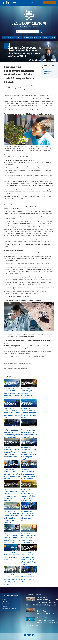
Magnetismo (37, 37)
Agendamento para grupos (49, 2)
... (44, 68)
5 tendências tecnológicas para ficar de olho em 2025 (24, 110)
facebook (25, 635)
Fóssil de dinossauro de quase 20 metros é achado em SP (15, 368)
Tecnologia (52, 37)
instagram (30, 635)
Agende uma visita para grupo (9, 608)
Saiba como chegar (36, 2)
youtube (33, 635)
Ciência (4, 37)
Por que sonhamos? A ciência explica (20, 296)
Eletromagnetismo (28, 37)
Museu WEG (45, 37)
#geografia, (47, 73)
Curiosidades (11, 37)
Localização (5, 601)
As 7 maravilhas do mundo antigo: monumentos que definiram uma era (29, 201)
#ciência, (46, 70)
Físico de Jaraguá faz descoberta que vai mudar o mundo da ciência (17, 363)
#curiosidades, (48, 71)
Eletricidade (19, 37)
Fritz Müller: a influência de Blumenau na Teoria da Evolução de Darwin (18, 366)
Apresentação (5, 599)
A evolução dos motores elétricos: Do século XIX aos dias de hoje (27, 356)
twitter (27, 635)
